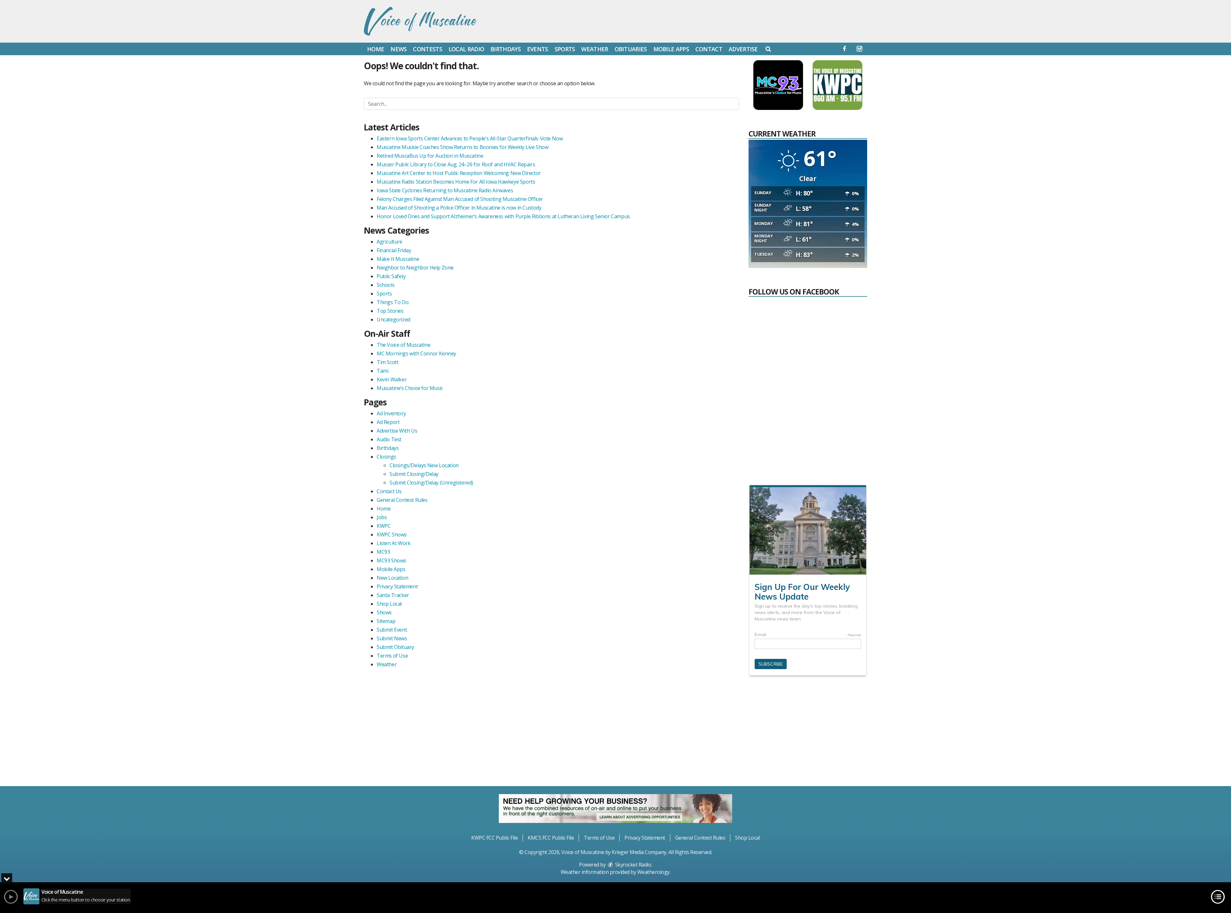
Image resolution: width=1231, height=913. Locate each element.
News (398, 49)
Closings (386, 456)
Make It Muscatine (398, 258)
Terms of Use (392, 655)
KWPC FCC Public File (494, 837)
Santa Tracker (393, 595)
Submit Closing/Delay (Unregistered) (431, 482)
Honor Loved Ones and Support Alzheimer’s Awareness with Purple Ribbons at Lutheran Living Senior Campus (503, 216)
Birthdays (505, 49)
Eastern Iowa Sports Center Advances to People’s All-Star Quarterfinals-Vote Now (470, 138)
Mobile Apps (671, 49)
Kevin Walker (391, 379)
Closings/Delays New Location (424, 465)
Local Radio (466, 49)
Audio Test (389, 439)
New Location (392, 577)
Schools (385, 284)
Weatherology (653, 872)
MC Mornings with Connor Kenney (416, 353)
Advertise (743, 49)
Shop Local (389, 603)
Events (537, 49)
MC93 (383, 551)
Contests (427, 49)
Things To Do (392, 302)
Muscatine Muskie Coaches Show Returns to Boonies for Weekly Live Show (462, 147)
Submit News (392, 638)
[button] (768, 49)
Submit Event (392, 629)
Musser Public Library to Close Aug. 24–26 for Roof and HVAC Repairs (456, 164)
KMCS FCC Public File (551, 837)
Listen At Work (393, 543)
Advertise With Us (397, 430)
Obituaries (631, 49)
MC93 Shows (391, 560)
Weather (594, 49)
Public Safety (391, 276)
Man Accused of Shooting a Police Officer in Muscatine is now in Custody (459, 207)
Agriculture (389, 241)
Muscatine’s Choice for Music (410, 388)
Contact (708, 49)
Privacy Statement (397, 586)
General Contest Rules (402, 499)
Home (375, 49)
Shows (384, 612)
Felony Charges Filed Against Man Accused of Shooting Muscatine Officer (460, 199)
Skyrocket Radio (632, 864)
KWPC (383, 525)
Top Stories (390, 310)
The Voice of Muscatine (403, 344)
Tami (382, 370)
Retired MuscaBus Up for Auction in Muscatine (430, 155)
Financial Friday (394, 250)
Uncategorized (393, 319)
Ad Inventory (391, 413)
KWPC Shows (392, 534)
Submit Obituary (395, 647)
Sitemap (386, 621)
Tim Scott (387, 362)
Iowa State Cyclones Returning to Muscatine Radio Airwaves (445, 190)
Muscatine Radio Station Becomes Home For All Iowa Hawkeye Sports (456, 181)
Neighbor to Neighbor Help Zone (415, 267)
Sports (565, 49)
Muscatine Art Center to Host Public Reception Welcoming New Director (459, 173)
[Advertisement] (808, 733)
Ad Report (388, 422)
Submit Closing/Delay (414, 473)
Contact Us (389, 491)
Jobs (382, 517)
